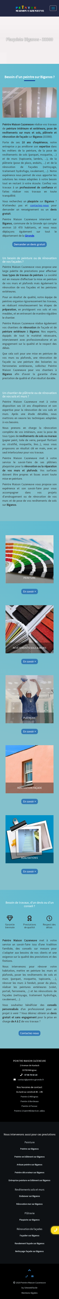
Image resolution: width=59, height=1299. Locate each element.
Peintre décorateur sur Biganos (29, 1172)
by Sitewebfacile (29, 1287)
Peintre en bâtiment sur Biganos (29, 1156)
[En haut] (29, 1271)
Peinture (30, 1142)
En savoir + (29, 591)
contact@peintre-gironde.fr (31, 1079)
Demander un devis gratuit (29, 244)
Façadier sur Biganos (29, 1235)
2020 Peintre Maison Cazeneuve (30, 1282)
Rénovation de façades (29, 1229)
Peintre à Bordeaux (30, 1101)
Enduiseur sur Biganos (29, 1196)
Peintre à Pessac (29, 1106)
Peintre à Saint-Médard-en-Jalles (29, 1110)
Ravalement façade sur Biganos (29, 1243)
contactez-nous (39, 205)
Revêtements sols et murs (29, 1189)
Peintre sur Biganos (29, 1148)
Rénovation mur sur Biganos (29, 1204)
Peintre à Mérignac (29, 1096)
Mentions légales (30, 1292)
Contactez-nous (29, 1033)
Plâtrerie (30, 1213)
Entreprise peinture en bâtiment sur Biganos (29, 1180)
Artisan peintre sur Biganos (29, 1164)
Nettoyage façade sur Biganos (29, 1251)
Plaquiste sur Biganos (29, 1219)
